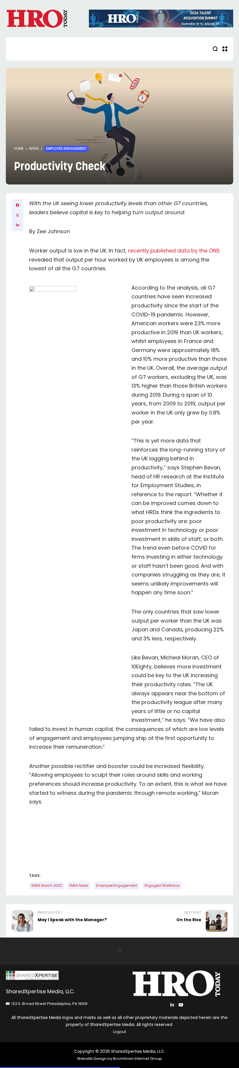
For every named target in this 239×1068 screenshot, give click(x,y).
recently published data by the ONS (173, 250)
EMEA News (78, 885)
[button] (119, 949)
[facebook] (17, 205)
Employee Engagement (66, 148)
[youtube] (181, 1005)
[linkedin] (17, 225)
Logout (119, 1031)
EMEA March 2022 (46, 885)
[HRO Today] (62, 975)
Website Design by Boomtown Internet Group (119, 1058)
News (34, 148)
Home (19, 148)
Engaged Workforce (162, 885)
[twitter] (17, 215)
